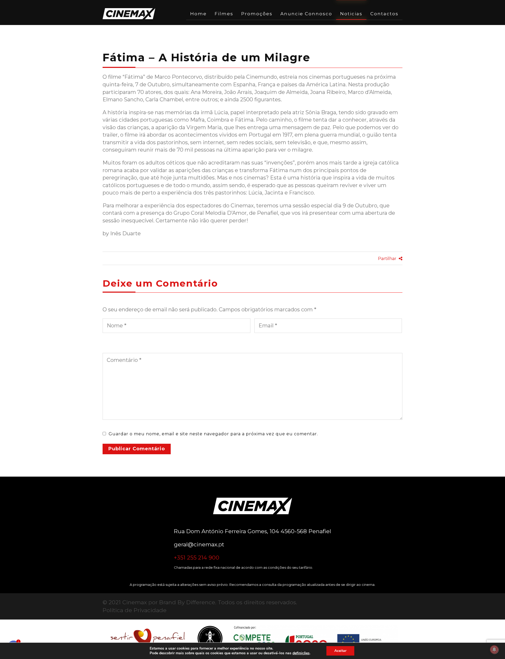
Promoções (256, 13)
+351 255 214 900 (196, 557)
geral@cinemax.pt (199, 544)
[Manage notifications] (494, 649)
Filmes (224, 13)
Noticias (351, 13)
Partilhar (387, 258)
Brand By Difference (187, 602)
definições (301, 653)
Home (198, 13)
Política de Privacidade (134, 610)
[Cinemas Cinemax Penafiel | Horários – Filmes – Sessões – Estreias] (129, 13)
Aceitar (340, 650)
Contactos (384, 13)
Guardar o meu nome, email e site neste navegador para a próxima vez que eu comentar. (213, 433)
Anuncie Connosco (306, 13)
